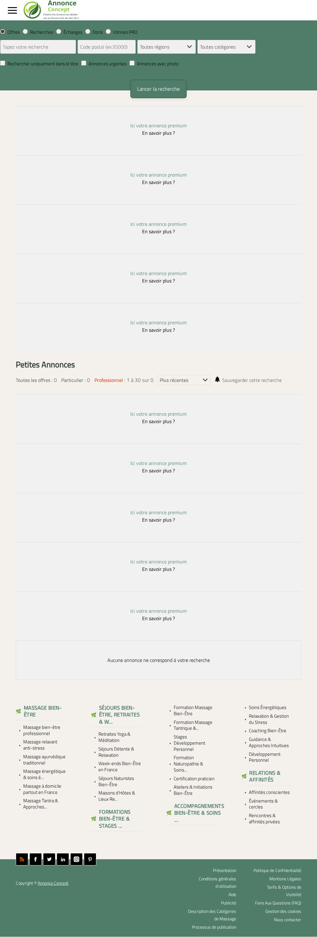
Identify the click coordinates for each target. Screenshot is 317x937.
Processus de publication (214, 927)
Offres (13, 32)
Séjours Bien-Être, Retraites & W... (119, 714)
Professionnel (108, 380)
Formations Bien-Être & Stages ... (115, 818)
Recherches (41, 32)
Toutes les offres (33, 380)
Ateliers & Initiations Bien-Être (193, 790)
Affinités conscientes (269, 792)
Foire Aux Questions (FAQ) (278, 903)
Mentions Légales (285, 878)
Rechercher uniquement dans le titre (42, 63)
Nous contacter (287, 919)
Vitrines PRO (125, 32)
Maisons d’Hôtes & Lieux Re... (116, 796)
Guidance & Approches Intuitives (269, 742)
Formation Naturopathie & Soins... (188, 764)
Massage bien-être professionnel (41, 730)
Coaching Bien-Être (267, 731)
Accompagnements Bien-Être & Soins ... (199, 813)
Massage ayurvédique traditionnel (44, 760)
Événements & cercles (263, 804)
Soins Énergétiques (267, 707)
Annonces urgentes (108, 63)
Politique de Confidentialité (277, 870)
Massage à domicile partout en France (42, 789)
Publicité (228, 903)
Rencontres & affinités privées (264, 818)
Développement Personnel (264, 757)
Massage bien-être (43, 711)
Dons (98, 32)
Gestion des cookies (283, 911)
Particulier (72, 380)
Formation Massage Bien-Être (193, 710)
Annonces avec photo (158, 63)
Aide (232, 894)
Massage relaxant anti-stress (40, 745)
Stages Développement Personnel (189, 743)
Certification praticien (194, 779)
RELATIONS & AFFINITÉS (265, 776)
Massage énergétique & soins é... (44, 774)
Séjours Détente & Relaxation (116, 752)
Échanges (72, 32)
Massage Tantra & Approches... (40, 804)
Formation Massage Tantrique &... (193, 725)
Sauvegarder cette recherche (252, 380)
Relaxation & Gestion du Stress (269, 719)
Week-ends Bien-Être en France (119, 766)
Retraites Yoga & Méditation (114, 737)
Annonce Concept (53, 883)
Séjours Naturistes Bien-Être (116, 781)
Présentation (224, 870)
